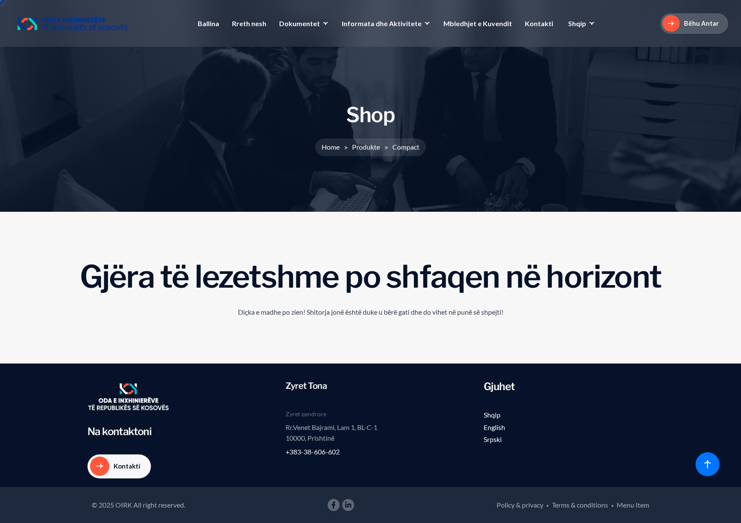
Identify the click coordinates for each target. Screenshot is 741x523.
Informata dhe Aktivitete (382, 23)
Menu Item (633, 505)
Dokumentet (299, 23)
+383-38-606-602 (313, 452)
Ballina (208, 23)
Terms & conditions (580, 505)
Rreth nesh (249, 23)
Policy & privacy (520, 505)
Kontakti (539, 23)
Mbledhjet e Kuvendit (477, 23)
